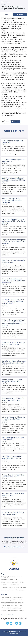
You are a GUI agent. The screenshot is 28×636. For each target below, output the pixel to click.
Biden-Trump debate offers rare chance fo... (12, 602)
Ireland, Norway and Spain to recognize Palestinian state (12, 381)
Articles (8, 2)
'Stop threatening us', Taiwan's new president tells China (12, 399)
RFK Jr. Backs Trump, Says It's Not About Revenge (13, 160)
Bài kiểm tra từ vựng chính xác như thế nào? (12, 582)
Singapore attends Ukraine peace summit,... (12, 610)
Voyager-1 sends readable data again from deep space (13, 476)
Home (2, 2)
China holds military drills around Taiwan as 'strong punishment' (14, 362)
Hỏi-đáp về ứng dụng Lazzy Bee (9, 579)
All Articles (15, 122)
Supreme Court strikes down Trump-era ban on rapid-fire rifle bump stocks (13, 281)
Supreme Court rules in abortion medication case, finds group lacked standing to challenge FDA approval (14, 323)
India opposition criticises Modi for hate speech (13, 495)
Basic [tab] (6, 14)
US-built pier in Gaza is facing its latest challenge (13, 261)
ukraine (7, 122)
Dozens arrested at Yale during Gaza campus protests (13, 513)
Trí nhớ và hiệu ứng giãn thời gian (10, 584)
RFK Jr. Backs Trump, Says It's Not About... (11, 600)
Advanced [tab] (20, 14)
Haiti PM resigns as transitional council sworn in (13, 439)
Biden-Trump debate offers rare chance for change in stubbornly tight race (13, 180)
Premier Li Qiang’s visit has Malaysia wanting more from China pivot (12, 200)
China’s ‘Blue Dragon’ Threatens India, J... (11, 608)
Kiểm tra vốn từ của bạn (15, 547)
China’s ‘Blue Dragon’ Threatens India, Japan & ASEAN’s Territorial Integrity (13, 221)
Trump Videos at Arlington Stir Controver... (12, 597)
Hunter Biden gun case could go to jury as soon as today (13, 343)
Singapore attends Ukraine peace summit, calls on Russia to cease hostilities (14, 241)
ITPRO (17, 633)
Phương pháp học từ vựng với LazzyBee (11, 576)
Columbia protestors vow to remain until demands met (12, 457)
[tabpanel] (14, 66)
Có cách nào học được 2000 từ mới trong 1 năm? (13, 587)
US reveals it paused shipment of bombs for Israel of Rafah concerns (13, 419)
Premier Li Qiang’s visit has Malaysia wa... (12, 605)
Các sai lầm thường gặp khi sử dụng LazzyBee (13, 590)
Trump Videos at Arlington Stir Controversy (12, 142)
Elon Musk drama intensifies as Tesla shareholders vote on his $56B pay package (13, 301)
